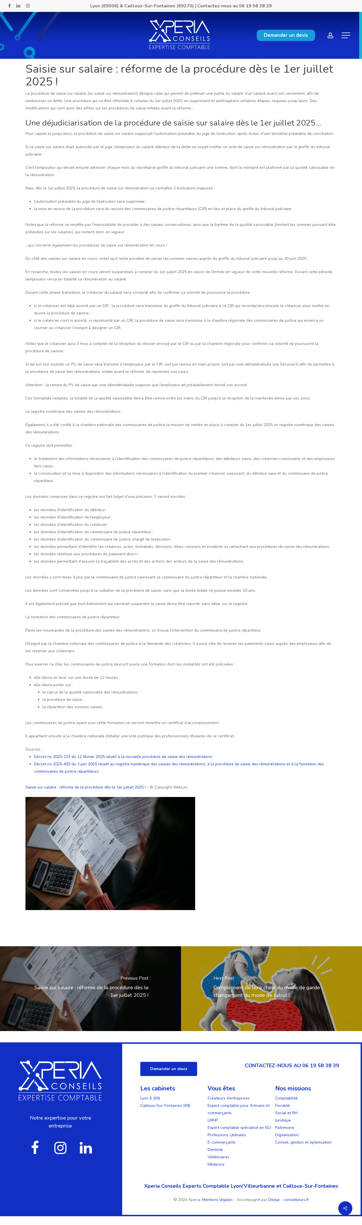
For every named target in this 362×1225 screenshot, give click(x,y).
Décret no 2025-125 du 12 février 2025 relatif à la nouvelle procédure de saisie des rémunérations (123, 756)
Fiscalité (282, 1105)
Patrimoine (284, 1127)
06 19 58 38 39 (255, 6)
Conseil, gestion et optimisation (303, 1142)
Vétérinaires (218, 1157)
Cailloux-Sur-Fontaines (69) (165, 1105)
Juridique (283, 1120)
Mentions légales (218, 1199)
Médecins (216, 1164)
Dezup (274, 1199)
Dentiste (215, 1149)
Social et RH (286, 1113)
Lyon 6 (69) (150, 1098)
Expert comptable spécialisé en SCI (239, 1127)
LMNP (213, 1120)
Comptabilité (286, 1098)
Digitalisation (287, 1135)
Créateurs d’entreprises (229, 1098)
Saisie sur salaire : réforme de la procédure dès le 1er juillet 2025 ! (86, 787)
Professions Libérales (227, 1135)
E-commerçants (222, 1142)
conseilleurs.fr (296, 1199)
